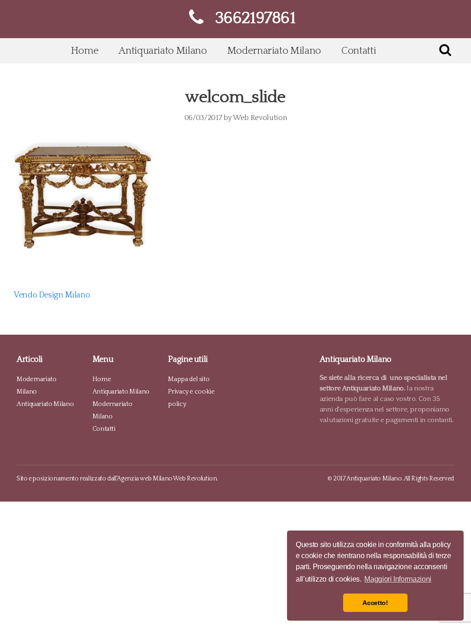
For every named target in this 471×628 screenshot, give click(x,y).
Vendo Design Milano (52, 295)
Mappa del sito (188, 379)
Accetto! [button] (375, 602)
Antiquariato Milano (163, 51)
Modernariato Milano (274, 51)
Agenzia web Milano (144, 478)
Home (85, 51)
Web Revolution (260, 118)
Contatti (358, 51)
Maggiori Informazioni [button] (397, 579)
